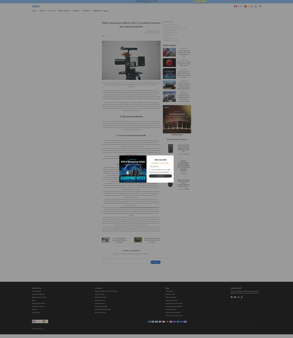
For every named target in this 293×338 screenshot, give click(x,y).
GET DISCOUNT (160, 176)
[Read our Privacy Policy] (171, 172)
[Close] (172, 157)
